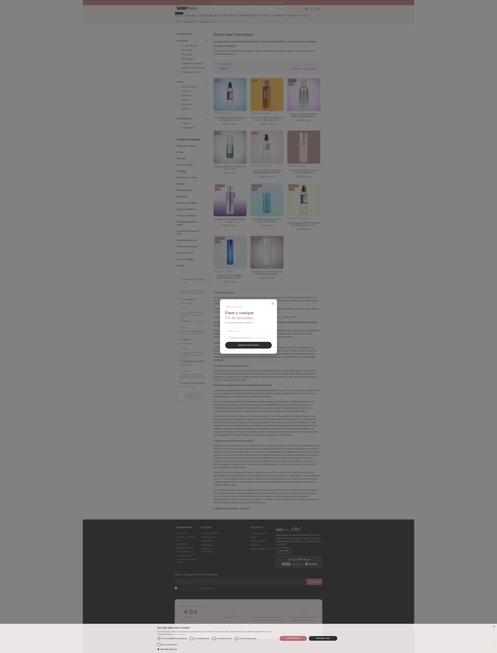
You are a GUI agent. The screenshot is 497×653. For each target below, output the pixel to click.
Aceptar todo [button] (293, 638)
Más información (178, 634)
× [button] (494, 627)
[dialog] (248, 638)
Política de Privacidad (257, 338)
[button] (216, 649)
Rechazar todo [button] (323, 638)
